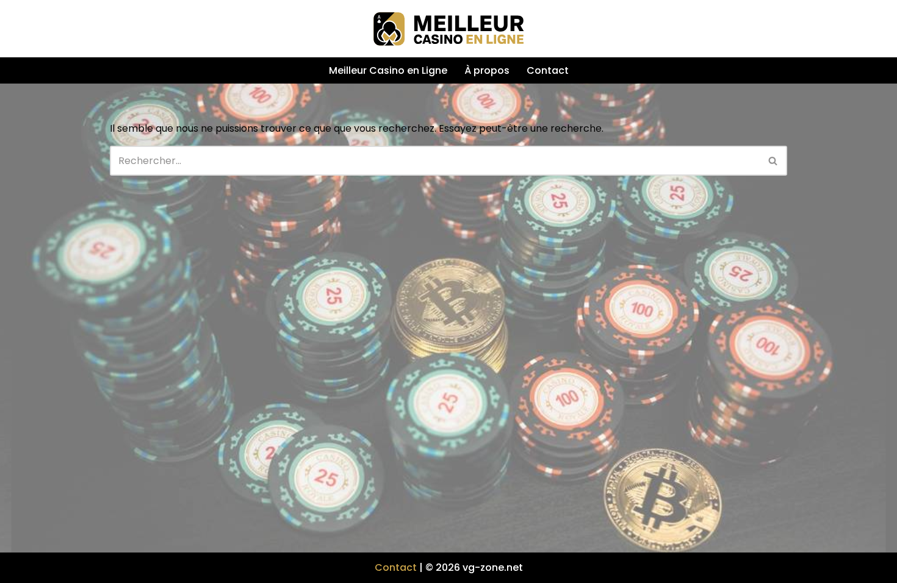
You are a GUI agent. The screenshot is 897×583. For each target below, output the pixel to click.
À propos (487, 70)
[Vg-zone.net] (448, 28)
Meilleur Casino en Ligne (388, 70)
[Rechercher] (773, 161)
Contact (548, 70)
